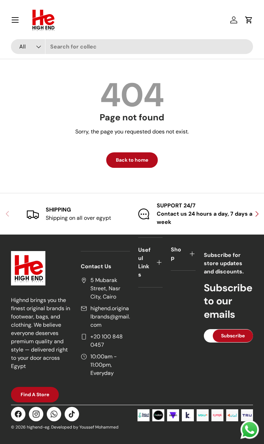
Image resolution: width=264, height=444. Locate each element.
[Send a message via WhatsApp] (250, 430)
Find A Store (35, 394)
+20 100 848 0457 (106, 340)
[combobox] (132, 46)
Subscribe (233, 336)
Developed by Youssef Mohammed (85, 427)
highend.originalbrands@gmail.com (110, 316)
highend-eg (38, 427)
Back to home (132, 160)
